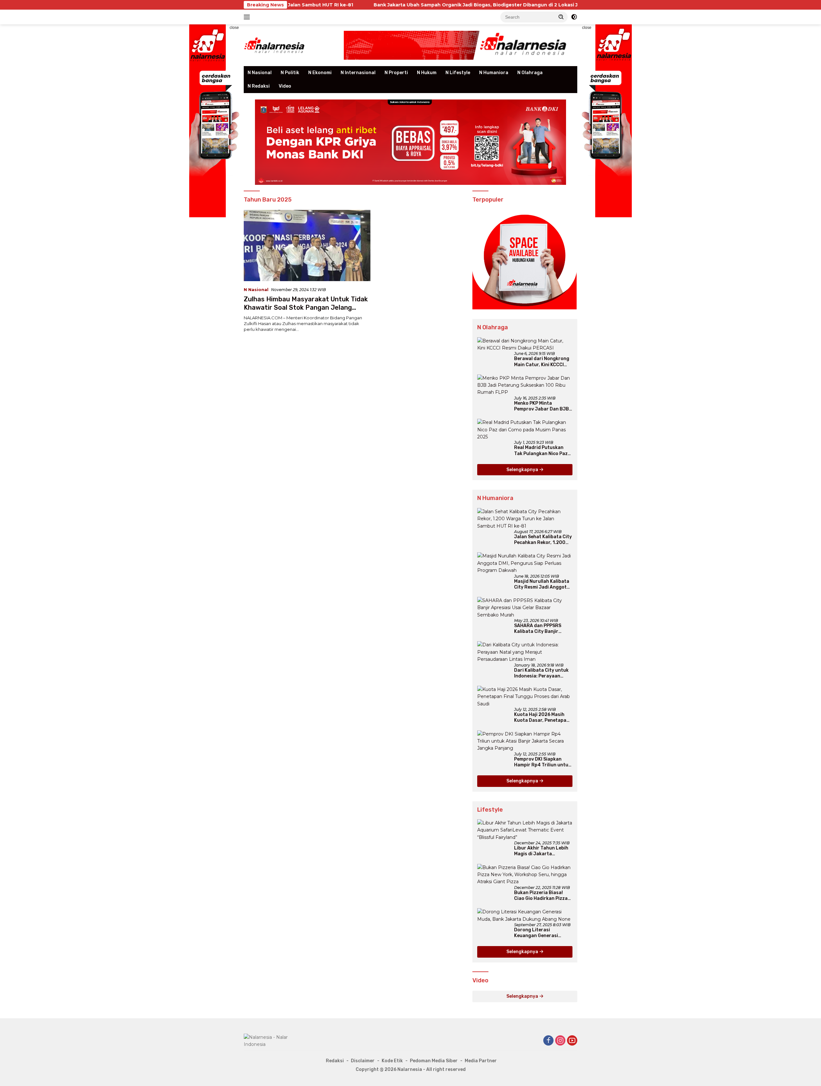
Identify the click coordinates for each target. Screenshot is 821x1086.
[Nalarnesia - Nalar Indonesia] (272, 1040)
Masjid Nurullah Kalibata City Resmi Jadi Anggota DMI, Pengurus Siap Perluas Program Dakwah (542, 584)
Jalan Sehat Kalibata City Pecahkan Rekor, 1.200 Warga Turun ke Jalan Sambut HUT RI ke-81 (543, 540)
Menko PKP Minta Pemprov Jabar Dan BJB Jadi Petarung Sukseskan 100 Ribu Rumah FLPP (543, 406)
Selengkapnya (522, 469)
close (234, 27)
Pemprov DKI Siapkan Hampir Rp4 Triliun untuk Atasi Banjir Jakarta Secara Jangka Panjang (542, 762)
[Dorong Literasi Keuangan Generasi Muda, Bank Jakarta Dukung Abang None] (524, 915)
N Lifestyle (457, 72)
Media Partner (481, 1061)
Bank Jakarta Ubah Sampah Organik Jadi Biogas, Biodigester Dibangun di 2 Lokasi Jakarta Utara (426, 5)
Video (285, 86)
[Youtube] (572, 1041)
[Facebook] (548, 1041)
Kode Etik (392, 1061)
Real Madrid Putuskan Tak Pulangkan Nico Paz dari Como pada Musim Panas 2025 (541, 450)
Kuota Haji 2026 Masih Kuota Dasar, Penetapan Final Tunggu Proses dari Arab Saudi (542, 717)
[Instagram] (560, 1041)
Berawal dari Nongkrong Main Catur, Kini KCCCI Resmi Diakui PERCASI (541, 361)
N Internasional (358, 72)
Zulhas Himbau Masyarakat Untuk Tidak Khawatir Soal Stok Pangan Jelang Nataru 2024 (306, 307)
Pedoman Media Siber (434, 1061)
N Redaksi (259, 86)
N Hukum (426, 72)
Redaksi (335, 1061)
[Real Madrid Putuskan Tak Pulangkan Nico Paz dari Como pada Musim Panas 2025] (524, 429)
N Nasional (260, 72)
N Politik (290, 72)
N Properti (396, 72)
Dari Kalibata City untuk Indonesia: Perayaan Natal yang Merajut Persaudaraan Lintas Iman (541, 673)
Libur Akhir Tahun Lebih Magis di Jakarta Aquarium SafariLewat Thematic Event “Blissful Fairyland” (542, 851)
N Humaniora (493, 72)
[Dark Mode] (574, 17)
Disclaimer (363, 1061)
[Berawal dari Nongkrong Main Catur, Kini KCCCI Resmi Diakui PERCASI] (524, 344)
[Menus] (248, 17)
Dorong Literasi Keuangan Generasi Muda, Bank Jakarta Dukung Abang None (537, 933)
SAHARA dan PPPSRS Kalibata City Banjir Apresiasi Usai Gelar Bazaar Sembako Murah (541, 628)
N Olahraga (530, 72)
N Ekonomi (320, 72)
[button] (561, 17)
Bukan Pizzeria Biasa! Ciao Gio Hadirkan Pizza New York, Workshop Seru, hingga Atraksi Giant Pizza (541, 895)
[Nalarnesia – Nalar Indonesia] (274, 45)
